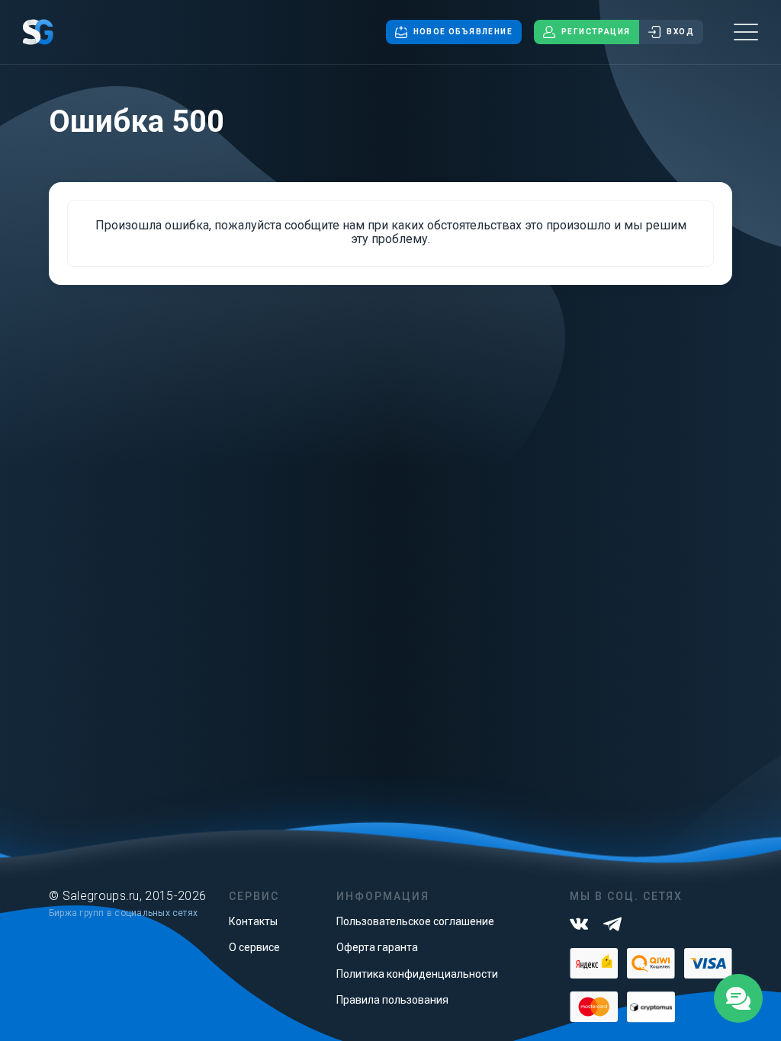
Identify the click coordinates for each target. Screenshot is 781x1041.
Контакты (253, 921)
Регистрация (595, 31)
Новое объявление (463, 31)
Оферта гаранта (377, 947)
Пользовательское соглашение (415, 921)
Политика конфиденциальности (417, 974)
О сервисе (254, 947)
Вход (680, 31)
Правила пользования (392, 1000)
